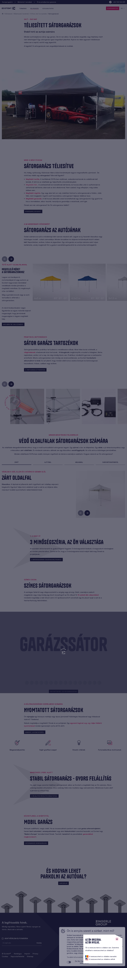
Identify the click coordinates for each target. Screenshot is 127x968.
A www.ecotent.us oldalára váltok (102, 959)
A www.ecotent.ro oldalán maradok (102, 956)
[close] (117, 939)
